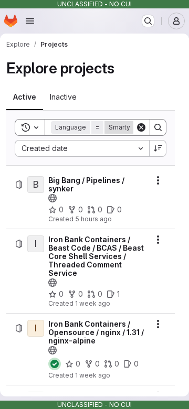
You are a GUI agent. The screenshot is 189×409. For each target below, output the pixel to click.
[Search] (158, 127)
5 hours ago (93, 219)
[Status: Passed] (54, 364)
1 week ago (92, 303)
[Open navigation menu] (30, 21)
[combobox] (82, 148)
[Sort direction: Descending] (158, 148)
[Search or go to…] (148, 21)
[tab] (24, 97)
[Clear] (141, 127)
